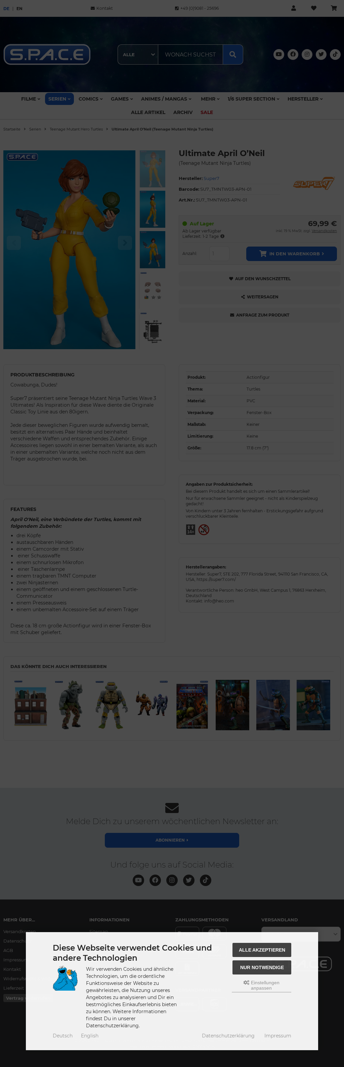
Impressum (277, 1036)
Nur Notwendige (262, 967)
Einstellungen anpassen (265, 985)
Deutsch (63, 1036)
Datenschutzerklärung (228, 1036)
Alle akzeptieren (262, 950)
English (89, 1036)
